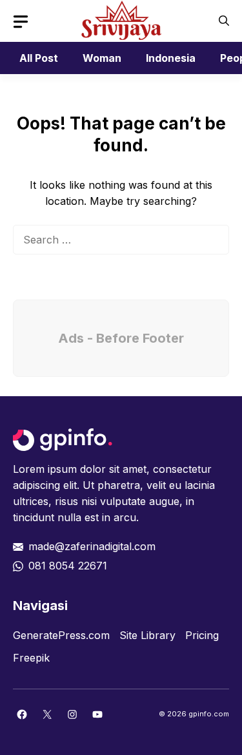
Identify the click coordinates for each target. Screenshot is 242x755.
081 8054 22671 (67, 565)
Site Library (147, 635)
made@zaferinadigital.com (92, 546)
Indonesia (171, 58)
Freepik (31, 657)
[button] (224, 21)
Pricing (202, 635)
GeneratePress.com (61, 635)
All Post (38, 58)
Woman (102, 58)
